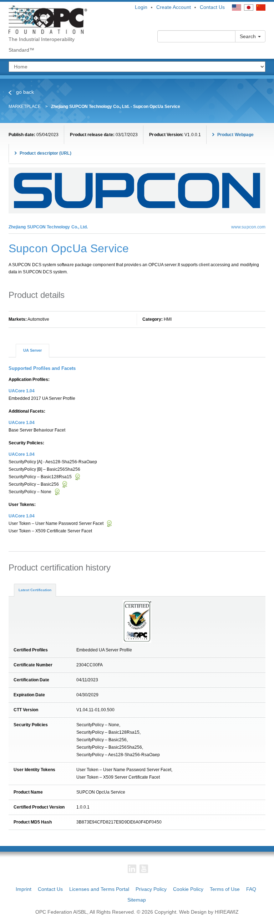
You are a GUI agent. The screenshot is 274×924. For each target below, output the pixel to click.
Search (248, 36)
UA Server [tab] (32, 350)
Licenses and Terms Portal (99, 889)
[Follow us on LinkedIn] (132, 868)
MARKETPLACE (25, 106)
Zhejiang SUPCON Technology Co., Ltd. (48, 226)
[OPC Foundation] (48, 19)
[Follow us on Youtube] (143, 868)
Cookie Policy (188, 889)
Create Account (173, 7)
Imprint (23, 889)
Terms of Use (225, 889)
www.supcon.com (248, 226)
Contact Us (212, 7)
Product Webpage (235, 134)
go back (24, 92)
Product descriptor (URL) (45, 153)
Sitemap (136, 900)
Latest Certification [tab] (35, 590)
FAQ (251, 889)
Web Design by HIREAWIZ (209, 912)
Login (141, 7)
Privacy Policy (151, 889)
